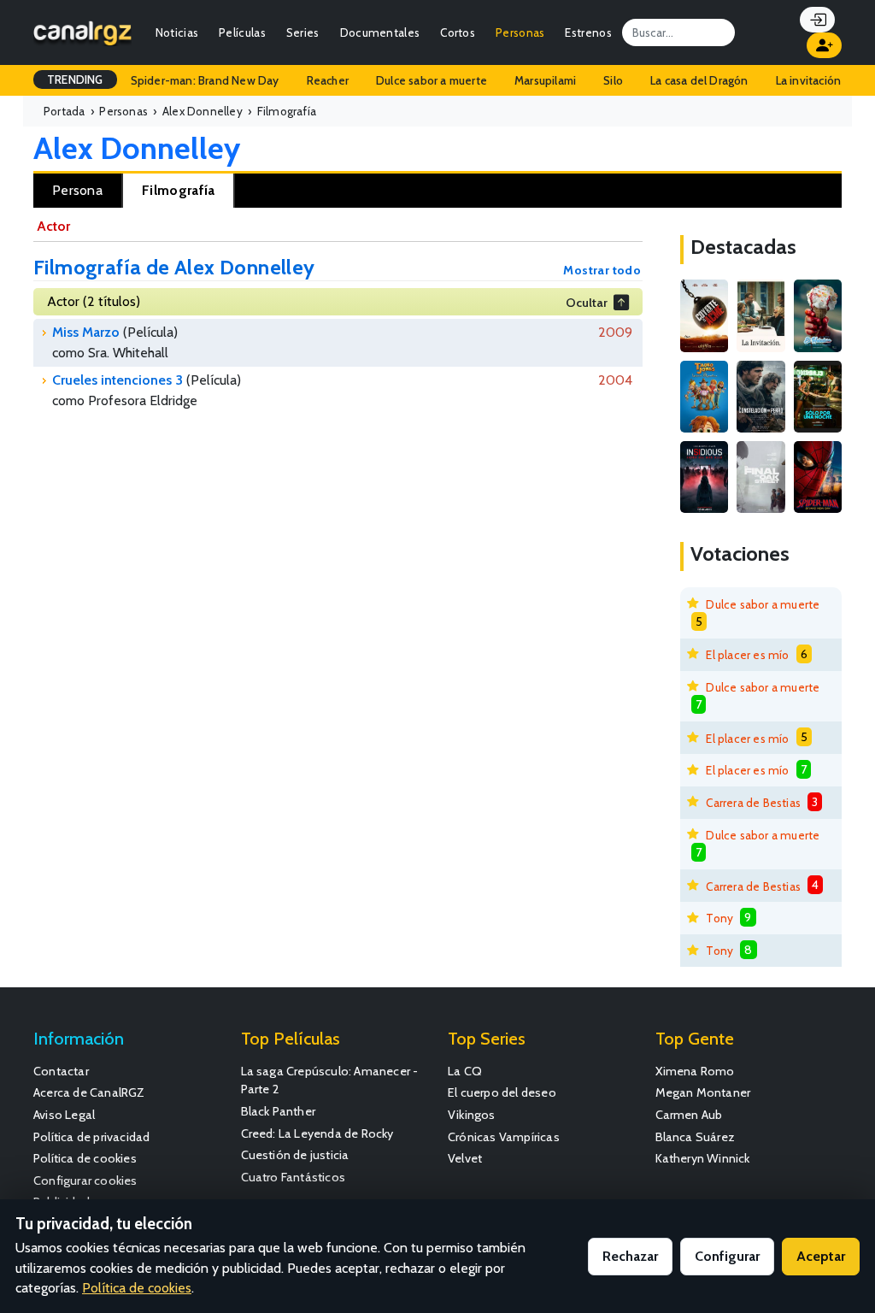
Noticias (177, 32)
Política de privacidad (91, 1137)
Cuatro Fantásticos (293, 1177)
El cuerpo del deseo (502, 1092)
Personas (520, 32)
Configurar (727, 1256)
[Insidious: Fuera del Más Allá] (704, 477)
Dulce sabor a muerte (431, 80)
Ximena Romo (695, 1071)
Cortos (457, 32)
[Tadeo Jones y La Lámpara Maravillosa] (704, 397)
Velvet (465, 1158)
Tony (719, 918)
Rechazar (630, 1256)
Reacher (328, 80)
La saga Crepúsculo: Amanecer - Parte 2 (330, 1080)
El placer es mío (747, 655)
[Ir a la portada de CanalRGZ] (82, 32)
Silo (613, 80)
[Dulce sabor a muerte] (818, 315)
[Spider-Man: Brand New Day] (818, 477)
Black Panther (278, 1111)
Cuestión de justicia (295, 1155)
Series (303, 32)
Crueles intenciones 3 (117, 380)
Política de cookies (85, 1158)
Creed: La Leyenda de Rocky (317, 1133)
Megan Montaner (703, 1092)
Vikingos (472, 1114)
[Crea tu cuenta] (824, 45)
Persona (77, 190)
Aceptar (820, 1256)
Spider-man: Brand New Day (205, 80)
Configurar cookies (85, 1180)
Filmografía (178, 190)
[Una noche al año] (818, 397)
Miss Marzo (86, 332)
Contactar (61, 1071)
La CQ (465, 1071)
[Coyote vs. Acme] (704, 315)
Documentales (380, 32)
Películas (242, 32)
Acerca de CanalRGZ (89, 1092)
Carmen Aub (689, 1114)
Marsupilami (545, 80)
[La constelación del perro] (760, 397)
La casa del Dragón (699, 80)
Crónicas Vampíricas (504, 1137)
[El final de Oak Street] (760, 477)
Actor (53, 226)
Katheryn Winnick (702, 1158)
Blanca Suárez (695, 1137)
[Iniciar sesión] (817, 19)
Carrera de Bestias (753, 803)
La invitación (809, 80)
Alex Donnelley (136, 148)
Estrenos (588, 32)
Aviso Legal (64, 1114)
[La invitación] (760, 315)
